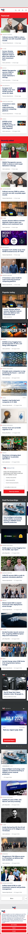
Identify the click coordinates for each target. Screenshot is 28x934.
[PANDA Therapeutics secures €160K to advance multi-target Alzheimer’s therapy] (21, 72)
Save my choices (14, 491)
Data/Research (6, 85)
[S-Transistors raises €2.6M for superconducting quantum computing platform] (21, 105)
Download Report (9, 740)
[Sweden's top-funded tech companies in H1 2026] (14, 388)
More (11, 898)
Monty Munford (6, 433)
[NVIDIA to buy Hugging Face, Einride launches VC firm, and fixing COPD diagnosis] (21, 123)
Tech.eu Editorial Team (10, 696)
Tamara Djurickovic (7, 43)
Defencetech (5, 853)
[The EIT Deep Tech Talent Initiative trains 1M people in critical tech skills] (14, 683)
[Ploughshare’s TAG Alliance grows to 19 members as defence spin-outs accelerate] (14, 844)
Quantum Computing (7, 101)
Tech (4, 727)
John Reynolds (6, 553)
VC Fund (4, 48)
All (24, 708)
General (4, 119)
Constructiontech (7, 34)
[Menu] (26, 10)
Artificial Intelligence (7, 368)
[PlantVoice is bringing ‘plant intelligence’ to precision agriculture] (14, 443)
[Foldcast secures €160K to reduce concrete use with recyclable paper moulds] (14, 25)
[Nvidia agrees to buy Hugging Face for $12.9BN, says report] (14, 536)
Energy (3, 658)
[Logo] (3, 10)
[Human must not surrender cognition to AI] (14, 416)
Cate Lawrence (6, 62)
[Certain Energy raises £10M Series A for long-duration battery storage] (14, 649)
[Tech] (14, 718)
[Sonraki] (25, 292)
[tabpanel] (14, 727)
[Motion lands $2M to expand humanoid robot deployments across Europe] (14, 591)
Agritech (4, 452)
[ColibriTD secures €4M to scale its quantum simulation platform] (14, 563)
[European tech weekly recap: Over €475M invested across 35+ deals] (21, 89)
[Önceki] (23, 292)
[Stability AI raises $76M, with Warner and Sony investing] (14, 788)
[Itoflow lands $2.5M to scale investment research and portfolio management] (14, 874)
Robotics (4, 600)
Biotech (4, 68)
